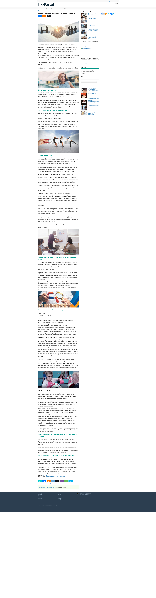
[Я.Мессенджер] (40, 481)
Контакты (39, 0)
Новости (59, 494)
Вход (104, 1)
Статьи (59, 495)
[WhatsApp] (66, 481)
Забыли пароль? (114, 1)
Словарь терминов (61, 500)
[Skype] (70, 481)
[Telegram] (53, 481)
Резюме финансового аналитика (88, 46)
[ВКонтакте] (40, 16)
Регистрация (108, 1)
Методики (60, 498)
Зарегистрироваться (86, 63)
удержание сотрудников (60, 476)
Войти (83, 64)
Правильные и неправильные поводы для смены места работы (93, 101)
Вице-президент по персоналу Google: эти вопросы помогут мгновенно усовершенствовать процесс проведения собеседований (93, 96)
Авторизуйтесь (42, 487)
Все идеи (88, 494)
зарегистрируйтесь (50, 487)
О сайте (40, 494)
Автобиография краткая (86, 48)
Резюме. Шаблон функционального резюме (90, 50)
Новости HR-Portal (85, 73)
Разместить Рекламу (46, 0)
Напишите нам (83, 494)
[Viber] (62, 481)
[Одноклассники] (44, 16)
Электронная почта (85, 77)
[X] (49, 16)
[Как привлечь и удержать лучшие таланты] (58, 31)
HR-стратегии (40, 10)
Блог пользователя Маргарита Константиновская (47, 483)
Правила (40, 498)
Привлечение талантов (50, 476)
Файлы (59, 499)
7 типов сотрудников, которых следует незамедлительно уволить (93, 89)
